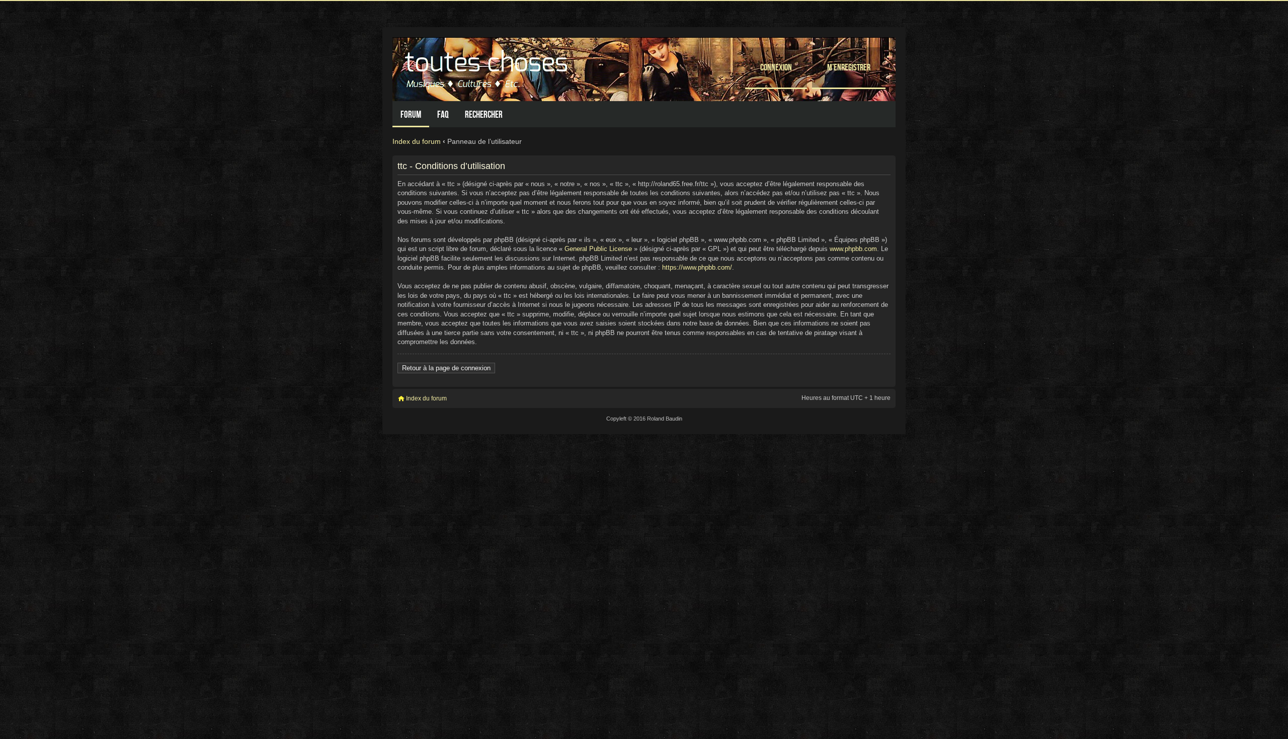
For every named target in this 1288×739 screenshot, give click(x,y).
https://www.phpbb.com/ (697, 267)
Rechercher (484, 114)
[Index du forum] (487, 66)
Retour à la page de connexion (446, 368)
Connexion (776, 67)
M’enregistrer (848, 67)
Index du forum (416, 141)
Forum (410, 114)
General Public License (598, 249)
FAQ (443, 114)
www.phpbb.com (853, 249)
